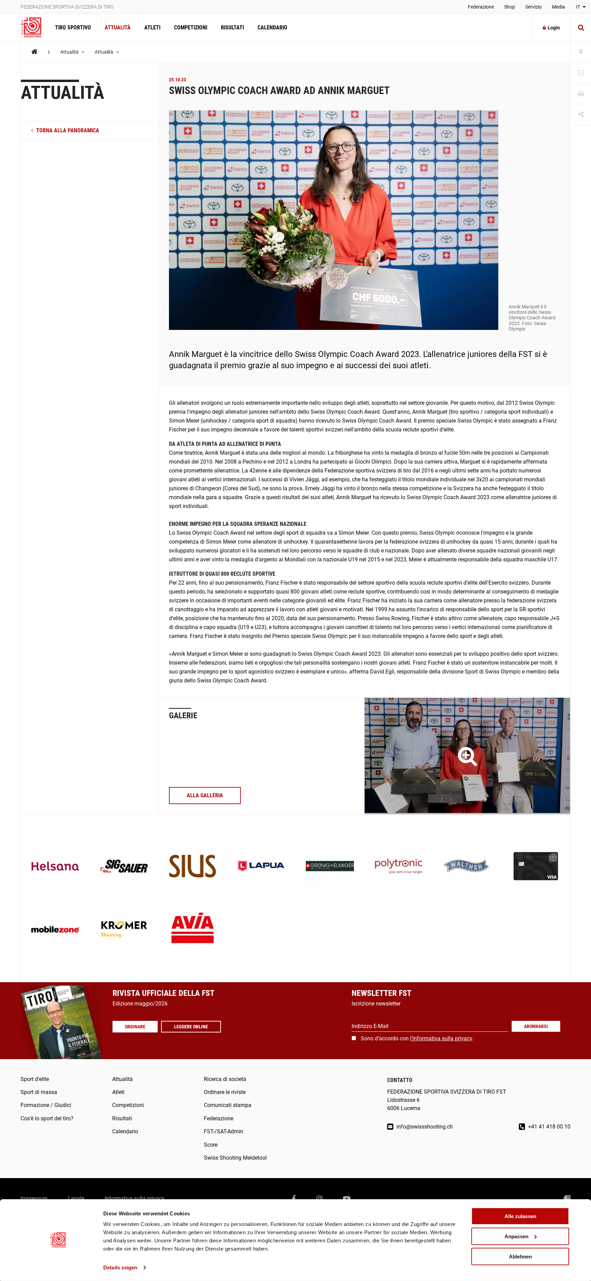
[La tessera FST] (535, 866)
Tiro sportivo (73, 27)
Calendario (272, 27)
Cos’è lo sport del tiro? (47, 1118)
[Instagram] (319, 1198)
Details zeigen (120, 1267)
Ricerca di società (225, 1079)
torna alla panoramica (67, 130)
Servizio (533, 7)
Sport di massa (39, 1092)
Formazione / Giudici (46, 1105)
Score (211, 1145)
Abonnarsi (536, 1026)
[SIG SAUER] (124, 866)
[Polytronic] (398, 866)
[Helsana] (55, 866)
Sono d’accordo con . (417, 1038)
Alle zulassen (520, 1216)
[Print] (580, 93)
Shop (509, 7)
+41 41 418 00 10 (548, 1126)
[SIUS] (192, 866)
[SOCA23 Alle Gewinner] (467, 756)
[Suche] (580, 27)
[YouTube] (346, 1198)
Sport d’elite (35, 1079)
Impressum (34, 1198)
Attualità (118, 27)
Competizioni (190, 27)
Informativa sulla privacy (135, 1198)
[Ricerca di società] (580, 52)
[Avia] (192, 930)
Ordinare (135, 1026)
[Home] (34, 52)
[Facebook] (293, 1198)
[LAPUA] (261, 866)
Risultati (232, 27)
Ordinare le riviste (225, 1092)
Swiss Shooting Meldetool (235, 1158)
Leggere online (191, 1026)
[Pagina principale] (34, 27)
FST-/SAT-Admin (223, 1131)
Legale (76, 1198)
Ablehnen (520, 1256)
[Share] (580, 114)
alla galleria (205, 795)
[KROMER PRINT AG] (124, 930)
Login (554, 27)
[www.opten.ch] (567, 1198)
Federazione (481, 7)
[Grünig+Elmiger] (330, 866)
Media (558, 7)
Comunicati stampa (227, 1105)
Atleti (152, 27)
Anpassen (516, 1236)
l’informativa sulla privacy (441, 1038)
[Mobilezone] (55, 930)
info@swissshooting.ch (424, 1126)
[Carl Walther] (467, 866)
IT (578, 7)
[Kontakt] (580, 73)
